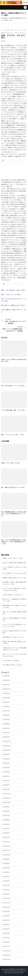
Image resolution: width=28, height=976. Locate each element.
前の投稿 (15, 321)
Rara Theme (8, 973)
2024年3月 (6, 781)
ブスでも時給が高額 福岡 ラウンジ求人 (13, 410)
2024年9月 (6, 754)
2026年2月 (6, 680)
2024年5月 (6, 772)
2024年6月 (6, 767)
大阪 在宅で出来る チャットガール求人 (13, 386)
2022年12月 (6, 846)
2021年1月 (6, 946)
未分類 (3, 41)
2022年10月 (6, 855)
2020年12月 (6, 951)
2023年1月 (6, 842)
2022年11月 (6, 850)
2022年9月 (6, 859)
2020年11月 (6, 955)
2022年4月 (6, 881)
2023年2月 (6, 837)
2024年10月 (6, 750)
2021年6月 (6, 924)
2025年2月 (6, 733)
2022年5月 (6, 876)
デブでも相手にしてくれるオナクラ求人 (14, 573)
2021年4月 (6, 933)
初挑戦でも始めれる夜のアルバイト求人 (14, 578)
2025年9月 (6, 702)
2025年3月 (6, 728)
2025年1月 (6, 737)
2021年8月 (6, 916)
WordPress (20, 973)
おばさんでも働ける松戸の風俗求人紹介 (14, 563)
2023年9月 (6, 807)
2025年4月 (6, 724)
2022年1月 (6, 894)
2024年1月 (6, 789)
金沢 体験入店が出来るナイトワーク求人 (13, 487)
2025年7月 (6, 711)
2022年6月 (6, 872)
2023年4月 (6, 828)
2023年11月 (6, 798)
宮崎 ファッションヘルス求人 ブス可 (12, 434)
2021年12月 (6, 898)
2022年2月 (6, 890)
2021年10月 (6, 907)
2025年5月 (6, 719)
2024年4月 (6, 776)
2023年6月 (6, 820)
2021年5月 (6, 929)
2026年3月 (6, 676)
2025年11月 (6, 693)
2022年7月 (6, 868)
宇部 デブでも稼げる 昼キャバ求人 (13, 290)
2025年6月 (6, 715)
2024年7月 (6, 763)
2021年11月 (6, 903)
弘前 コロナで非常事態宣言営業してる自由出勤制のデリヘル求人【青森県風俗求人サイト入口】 (13, 541)
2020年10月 (6, 959)
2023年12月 (6, 794)
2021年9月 (6, 911)
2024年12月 (6, 741)
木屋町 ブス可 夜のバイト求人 (10, 463)
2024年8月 (6, 759)
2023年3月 (6, 833)
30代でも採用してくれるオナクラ (13, 595)
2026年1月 (6, 685)
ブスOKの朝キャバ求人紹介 (11, 660)
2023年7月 (6, 815)
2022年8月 (6, 863)
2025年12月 (6, 689)
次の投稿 (12, 328)
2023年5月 (6, 824)
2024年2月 (6, 785)
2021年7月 (6, 920)
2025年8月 (6, 706)
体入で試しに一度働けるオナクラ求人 (13, 305)
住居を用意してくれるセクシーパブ (13, 637)
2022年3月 (6, 885)
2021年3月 (6, 938)
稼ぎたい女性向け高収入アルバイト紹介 (13, 14)
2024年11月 (6, 746)
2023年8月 (6, 811)
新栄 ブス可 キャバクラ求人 (11, 295)
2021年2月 (6, 942)
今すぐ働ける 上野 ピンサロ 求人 (12, 665)
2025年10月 (6, 698)
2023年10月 (6, 802)
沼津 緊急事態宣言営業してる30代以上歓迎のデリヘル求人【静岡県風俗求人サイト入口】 (13, 513)
